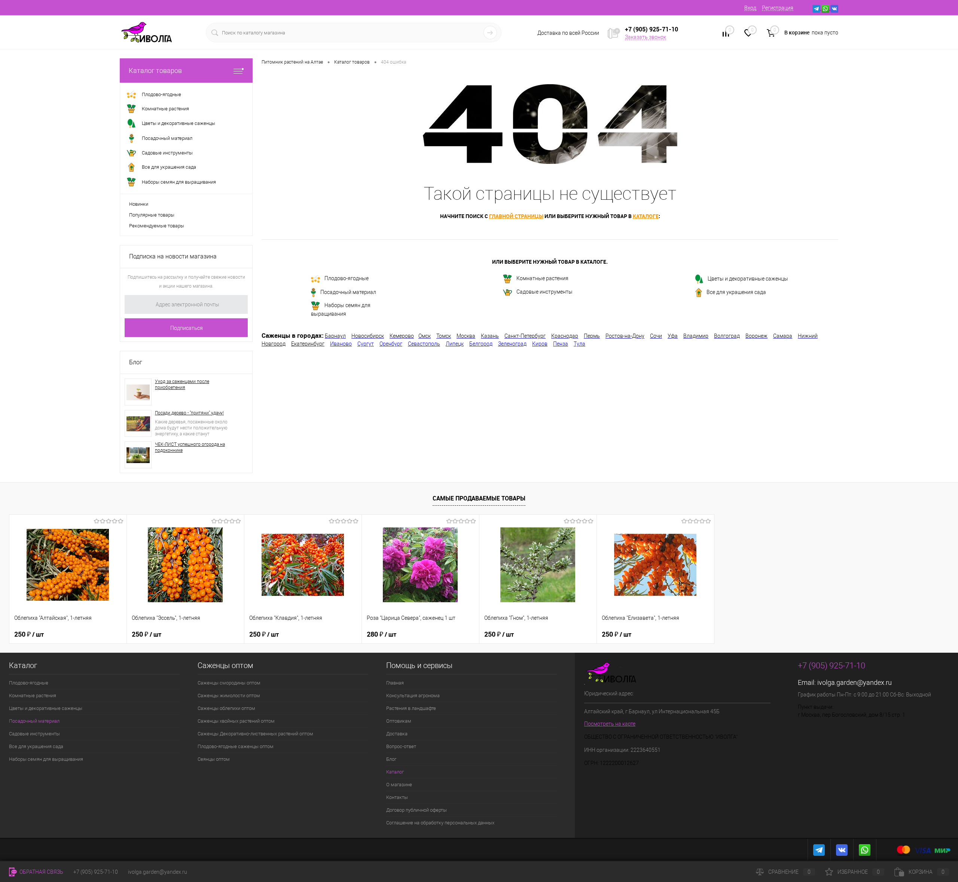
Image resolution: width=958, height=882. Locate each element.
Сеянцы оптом (214, 759)
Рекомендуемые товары (156, 226)
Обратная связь (40, 872)
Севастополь (424, 344)
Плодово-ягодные (346, 278)
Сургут (365, 344)
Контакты (397, 797)
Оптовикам (398, 721)
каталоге (646, 216)
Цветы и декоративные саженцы (748, 279)
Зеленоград (512, 344)
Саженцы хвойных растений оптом (236, 721)
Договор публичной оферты (416, 810)
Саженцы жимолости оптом (229, 695)
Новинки (138, 204)
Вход (750, 8)
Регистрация (777, 8)
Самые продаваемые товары (479, 498)
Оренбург (390, 344)
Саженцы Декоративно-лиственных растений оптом (255, 733)
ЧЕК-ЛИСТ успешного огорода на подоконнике (190, 447)
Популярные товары (151, 215)
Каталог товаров (155, 70)
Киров (539, 344)
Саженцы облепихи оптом (226, 708)
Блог (135, 362)
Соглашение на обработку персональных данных (440, 823)
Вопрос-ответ (401, 746)
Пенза (560, 344)
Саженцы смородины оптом (229, 683)
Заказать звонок (645, 37)
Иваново (341, 344)
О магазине (399, 784)
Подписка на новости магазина (173, 256)
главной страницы (516, 216)
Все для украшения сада (736, 292)
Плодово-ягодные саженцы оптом (236, 746)
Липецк (455, 344)
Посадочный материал (348, 292)
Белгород (480, 344)
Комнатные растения (542, 279)
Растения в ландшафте (411, 708)
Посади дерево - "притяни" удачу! (189, 413)
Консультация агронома (413, 695)
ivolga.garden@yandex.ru (854, 682)
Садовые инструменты (544, 292)
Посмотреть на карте (609, 724)
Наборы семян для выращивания (340, 310)
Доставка (397, 733)
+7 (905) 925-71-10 (95, 872)
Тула (579, 344)
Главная (395, 683)
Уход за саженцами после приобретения (182, 384)
